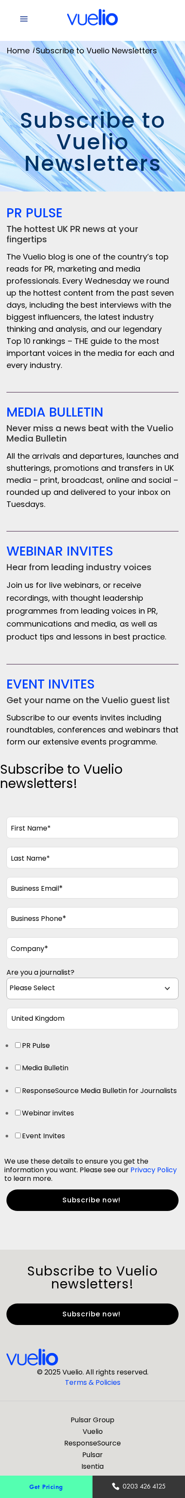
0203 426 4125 (144, 1486)
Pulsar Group (92, 1420)
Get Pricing (46, 1487)
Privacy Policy (153, 1170)
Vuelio (93, 1431)
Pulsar (92, 1455)
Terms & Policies (92, 1382)
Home (18, 51)
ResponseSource (92, 1443)
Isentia (92, 1466)
